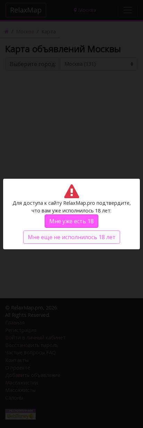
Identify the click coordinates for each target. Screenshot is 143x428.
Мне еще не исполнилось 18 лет (72, 237)
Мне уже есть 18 (71, 221)
